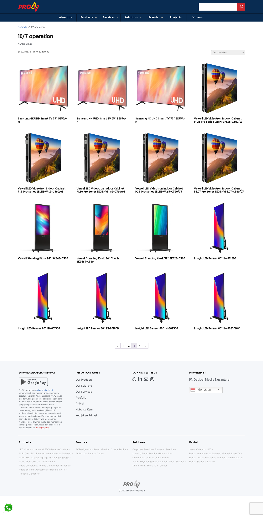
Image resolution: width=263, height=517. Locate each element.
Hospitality (165, 453)
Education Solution (164, 449)
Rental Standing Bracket (202, 461)
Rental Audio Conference (202, 457)
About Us (65, 17)
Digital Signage (40, 457)
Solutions (131, 17)
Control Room (160, 457)
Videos (198, 17)
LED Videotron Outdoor (55, 449)
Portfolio (81, 397)
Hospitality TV (57, 469)
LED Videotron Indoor (30, 449)
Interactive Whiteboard (59, 453)
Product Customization (114, 449)
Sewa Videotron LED (200, 449)
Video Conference (49, 465)
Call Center (161, 465)
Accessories (42, 469)
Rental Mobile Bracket (230, 457)
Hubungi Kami (84, 409)
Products (86, 17)
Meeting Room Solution (144, 453)
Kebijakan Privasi (86, 415)
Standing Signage (59, 457)
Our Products (84, 379)
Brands (153, 17)
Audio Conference (28, 465)
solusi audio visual (44, 390)
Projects (176, 17)
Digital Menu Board (142, 465)
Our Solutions (84, 385)
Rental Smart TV (231, 453)
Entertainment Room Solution (168, 461)
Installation (94, 449)
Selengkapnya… (43, 427)
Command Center (141, 457)
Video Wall (24, 457)
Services (109, 17)
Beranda (22, 27)
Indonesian (203, 389)
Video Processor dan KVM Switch (37, 461)
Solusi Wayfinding (142, 461)
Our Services (84, 391)
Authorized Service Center (90, 453)
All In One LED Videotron (32, 453)
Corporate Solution (142, 449)
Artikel (80, 403)
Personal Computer (29, 473)
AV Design (81, 449)
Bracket (65, 465)
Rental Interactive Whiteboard (205, 453)
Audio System (26, 469)
